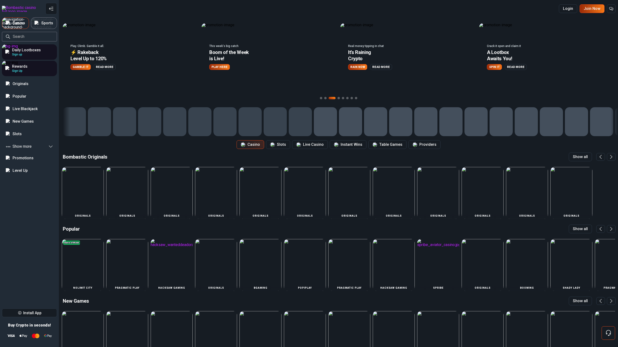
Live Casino (313, 144)
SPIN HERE (497, 69)
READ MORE (242, 67)
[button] (130, 57)
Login (568, 8)
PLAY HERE (81, 67)
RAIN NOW (218, 67)
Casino (253, 144)
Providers (427, 144)
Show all (580, 156)
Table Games (390, 144)
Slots (281, 144)
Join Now (592, 8)
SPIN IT (355, 67)
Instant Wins (351, 144)
